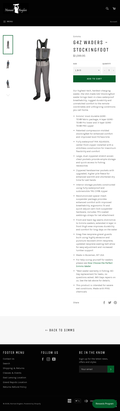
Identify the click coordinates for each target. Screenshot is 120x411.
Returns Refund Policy (14, 387)
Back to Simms (61, 330)
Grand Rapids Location (15, 382)
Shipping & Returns (13, 368)
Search (6, 363)
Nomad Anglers (16, 404)
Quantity (106, 64)
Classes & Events (12, 372)
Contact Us (8, 358)
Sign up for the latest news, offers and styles (93, 360)
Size (75, 64)
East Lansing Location (14, 377)
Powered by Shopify (32, 404)
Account (113, 22)
